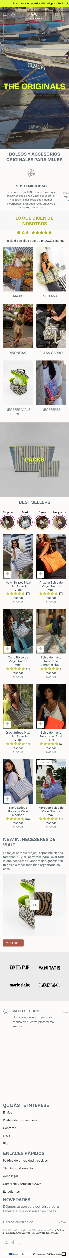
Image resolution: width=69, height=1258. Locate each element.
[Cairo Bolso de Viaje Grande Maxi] (18, 631)
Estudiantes (11, 1192)
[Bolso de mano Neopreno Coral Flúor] (51, 706)
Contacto (9, 1128)
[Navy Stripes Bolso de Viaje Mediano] (18, 781)
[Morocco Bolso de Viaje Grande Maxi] (51, 781)
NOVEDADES (16, 1200)
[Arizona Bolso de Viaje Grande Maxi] (51, 556)
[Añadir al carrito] (7, 574)
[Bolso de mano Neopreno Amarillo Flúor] (51, 631)
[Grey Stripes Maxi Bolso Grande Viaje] (18, 706)
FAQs (6, 1136)
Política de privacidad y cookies (25, 1160)
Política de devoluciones (20, 1120)
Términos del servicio (18, 1168)
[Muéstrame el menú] (5, 15)
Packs (34, 459)
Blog (6, 1143)
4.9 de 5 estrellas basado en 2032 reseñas (34, 241)
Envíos (7, 1112)
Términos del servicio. (47, 1233)
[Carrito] (64, 15)
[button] (15, 594)
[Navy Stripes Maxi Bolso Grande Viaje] (18, 556)
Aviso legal (10, 1176)
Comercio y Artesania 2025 (22, 1184)
